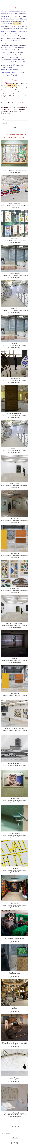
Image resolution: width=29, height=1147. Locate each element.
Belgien (18, 13)
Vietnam (22, 72)
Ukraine (18, 65)
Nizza (18, 100)
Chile (15, 16)
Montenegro (24, 38)
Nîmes (13, 103)
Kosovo (3, 34)
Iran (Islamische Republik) (8, 28)
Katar (18, 31)
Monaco (18, 38)
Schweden (21, 50)
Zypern (3, 75)
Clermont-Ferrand (11, 90)
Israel (25, 28)
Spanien (11, 57)
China (19, 16)
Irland (17, 28)
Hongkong (13, 26)
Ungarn (23, 65)
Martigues (4, 98)
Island (21, 28)
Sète (2, 109)
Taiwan (3, 62)
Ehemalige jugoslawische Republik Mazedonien (12, 21)
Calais (14, 88)
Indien (19, 26)
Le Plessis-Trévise (16, 94)
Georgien (25, 24)
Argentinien (14, 11)
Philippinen (4, 47)
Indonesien (24, 26)
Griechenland (5, 26)
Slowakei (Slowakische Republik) (11, 55)
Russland (4, 50)
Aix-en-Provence (14, 83)
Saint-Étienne (24, 107)
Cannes (18, 88)
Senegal (10, 52)
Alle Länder (5, 11)
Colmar (18, 90)
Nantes (15, 100)
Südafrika (14, 59)
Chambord (24, 88)
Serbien (15, 52)
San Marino (15, 50)
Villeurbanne (21, 109)
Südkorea (21, 60)
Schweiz (4, 52)
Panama (21, 45)
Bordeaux (21, 85)
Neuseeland (4, 41)
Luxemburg (17, 36)
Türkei (8, 65)
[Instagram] (17, 1143)
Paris (22, 102)
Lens (16, 96)
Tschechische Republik (18, 62)
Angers (22, 83)
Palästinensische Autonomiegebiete (9, 45)
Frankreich (17, 23)
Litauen (11, 36)
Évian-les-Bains (5, 113)
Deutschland (6, 18)
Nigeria (19, 41)
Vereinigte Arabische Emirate (10, 70)
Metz (13, 98)
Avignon (3, 85)
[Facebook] (11, 1143)
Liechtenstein (4, 36)
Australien (4, 13)
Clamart (3, 90)
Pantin (17, 103)
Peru (24, 45)
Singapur (20, 52)
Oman (9, 43)
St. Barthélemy (18, 57)
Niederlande (13, 41)
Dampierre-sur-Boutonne (7, 92)
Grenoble (17, 92)
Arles (26, 83)
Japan (8, 31)
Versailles (14, 109)
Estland (3, 24)
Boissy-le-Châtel (12, 86)
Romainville (15, 105)
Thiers (6, 109)
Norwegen (4, 43)
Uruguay (3, 67)
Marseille (24, 96)
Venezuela (9, 67)
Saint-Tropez (16, 107)
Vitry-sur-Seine (5, 111)
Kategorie (3, 123)
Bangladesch (11, 13)
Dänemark (23, 19)
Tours (9, 109)
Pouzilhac (9, 105)
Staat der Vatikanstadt (6, 59)
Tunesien (3, 65)
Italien (3, 31)
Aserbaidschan (21, 11)
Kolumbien (23, 31)
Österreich (14, 75)
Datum (2, 119)
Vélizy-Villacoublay (15, 111)
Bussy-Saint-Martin (6, 88)
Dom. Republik (15, 19)
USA (13, 64)
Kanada (13, 31)
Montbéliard (18, 98)
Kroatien (7, 34)
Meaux (9, 98)
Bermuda (23, 13)
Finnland (9, 24)
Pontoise (3, 105)
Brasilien (4, 16)
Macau (23, 36)
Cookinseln (25, 16)
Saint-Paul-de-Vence (6, 107)
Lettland (16, 34)
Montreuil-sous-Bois (6, 100)
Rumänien (21, 47)
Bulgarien (10, 16)
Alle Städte (5, 83)
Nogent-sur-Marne (6, 103)
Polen (9, 47)
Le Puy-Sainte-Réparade (7, 96)
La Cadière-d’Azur (6, 94)
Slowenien (4, 57)
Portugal (14, 47)
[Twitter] (14, 1143)
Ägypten (8, 75)
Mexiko (12, 38)
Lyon (19, 96)
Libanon (21, 34)
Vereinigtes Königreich (10, 72)
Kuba (11, 34)
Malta (2, 38)
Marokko (7, 38)
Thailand (8, 62)
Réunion (10, 50)
